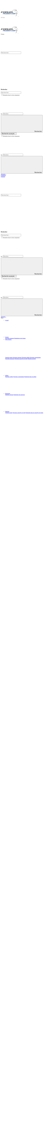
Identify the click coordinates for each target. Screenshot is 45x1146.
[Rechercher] (17, 70)
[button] (2, 17)
